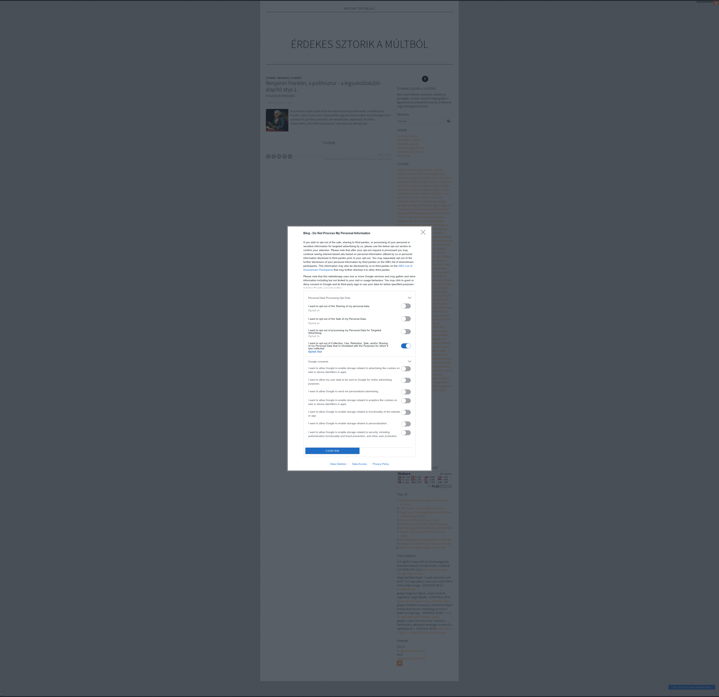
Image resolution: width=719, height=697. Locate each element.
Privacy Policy (381, 463)
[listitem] (359, 298)
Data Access (359, 463)
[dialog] (359, 348)
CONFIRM (332, 451)
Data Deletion (338, 463)
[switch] (406, 306)
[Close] (424, 233)
